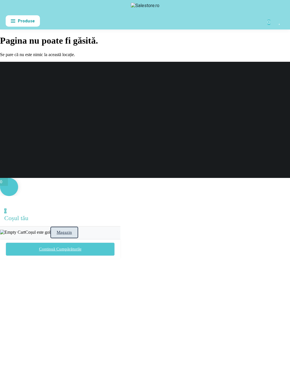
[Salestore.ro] (145, 8)
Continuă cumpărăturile (60, 249)
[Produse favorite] (279, 21)
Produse (26, 21)
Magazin (64, 232)
